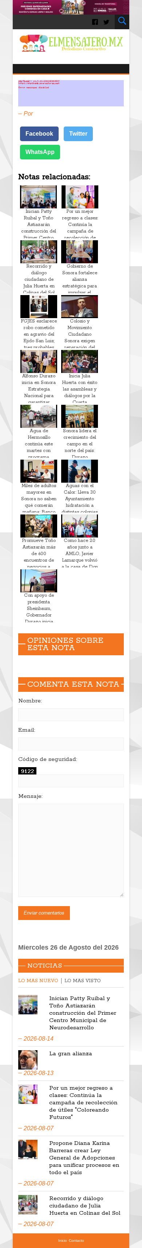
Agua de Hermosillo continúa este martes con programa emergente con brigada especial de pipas (38, 454)
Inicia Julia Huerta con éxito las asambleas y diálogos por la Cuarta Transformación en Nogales (79, 395)
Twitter (78, 134)
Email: (26, 730)
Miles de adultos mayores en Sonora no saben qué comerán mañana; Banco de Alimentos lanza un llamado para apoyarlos (39, 509)
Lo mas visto (82, 981)
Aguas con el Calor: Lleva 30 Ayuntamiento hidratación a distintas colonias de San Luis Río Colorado (80, 505)
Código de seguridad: (47, 759)
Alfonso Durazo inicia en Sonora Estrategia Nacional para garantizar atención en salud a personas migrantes (39, 399)
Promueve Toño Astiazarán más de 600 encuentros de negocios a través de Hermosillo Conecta (39, 563)
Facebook (39, 134)
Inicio (62, 1240)
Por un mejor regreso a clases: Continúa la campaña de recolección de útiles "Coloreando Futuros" (80, 234)
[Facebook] (95, 22)
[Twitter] (106, 22)
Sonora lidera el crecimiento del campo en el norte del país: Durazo (79, 444)
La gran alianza (70, 1053)
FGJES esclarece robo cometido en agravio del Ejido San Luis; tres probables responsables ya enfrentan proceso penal (39, 344)
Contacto (76, 1240)
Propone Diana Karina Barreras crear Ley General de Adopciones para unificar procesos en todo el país (84, 1157)
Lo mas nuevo (38, 981)
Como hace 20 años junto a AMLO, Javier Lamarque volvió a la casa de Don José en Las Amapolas (80, 560)
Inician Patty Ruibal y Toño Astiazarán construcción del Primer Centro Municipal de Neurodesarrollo (38, 231)
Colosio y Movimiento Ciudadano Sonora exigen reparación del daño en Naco (79, 337)
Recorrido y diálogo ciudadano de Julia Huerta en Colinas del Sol (39, 279)
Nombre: (30, 701)
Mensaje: (30, 796)
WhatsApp (40, 152)
